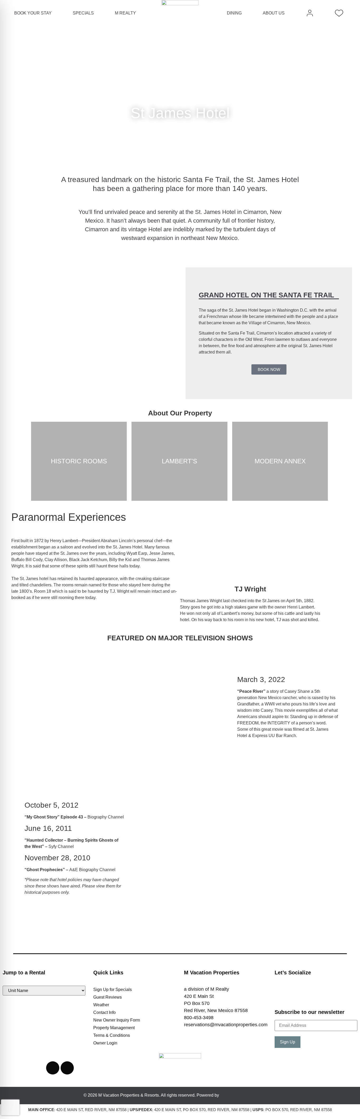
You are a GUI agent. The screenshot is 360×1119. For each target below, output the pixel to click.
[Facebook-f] (284, 995)
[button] (17, 97)
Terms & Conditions (111, 1035)
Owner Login (105, 1043)
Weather (101, 1005)
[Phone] (52, 1067)
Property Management (114, 1027)
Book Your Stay (33, 13)
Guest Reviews (107, 997)
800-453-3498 (198, 1017)
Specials (83, 13)
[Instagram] (303, 995)
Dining (234, 13)
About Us (274, 13)
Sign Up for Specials (112, 989)
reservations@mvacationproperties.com (225, 1024)
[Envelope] (67, 1067)
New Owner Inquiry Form (116, 1020)
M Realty (125, 13)
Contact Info (104, 1012)
